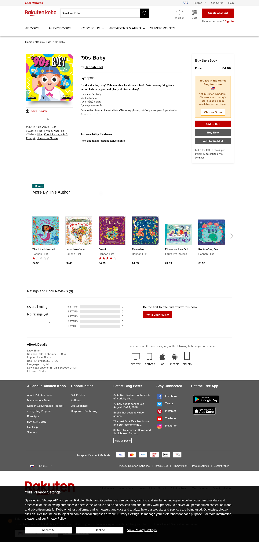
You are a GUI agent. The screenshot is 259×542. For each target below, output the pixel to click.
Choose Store (213, 112)
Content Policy (221, 466)
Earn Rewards (34, 2)
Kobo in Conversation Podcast (45, 405)
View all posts (122, 440)
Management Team (38, 400)
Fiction (48, 130)
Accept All (48, 530)
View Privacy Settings (142, 530)
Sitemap (32, 432)
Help (231, 2)
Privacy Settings (200, 466)
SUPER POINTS (163, 28)
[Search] (144, 13)
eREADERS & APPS (125, 28)
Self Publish (78, 395)
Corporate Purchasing (84, 411)
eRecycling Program (39, 411)
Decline (100, 530)
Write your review (157, 314)
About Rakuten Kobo (39, 395)
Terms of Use (161, 466)
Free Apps (33, 416)
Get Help (32, 426)
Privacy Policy (180, 466)
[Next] (232, 236)
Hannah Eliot (94, 67)
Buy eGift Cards (36, 421)
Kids (38, 126)
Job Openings (79, 405)
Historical (58, 130)
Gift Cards (217, 2)
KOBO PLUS (91, 28)
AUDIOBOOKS (60, 28)
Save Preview (39, 110)
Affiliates (76, 400)
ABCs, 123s (49, 126)
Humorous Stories (47, 138)
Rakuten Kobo (41, 12)
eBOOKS (32, 28)
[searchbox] (104, 13)
